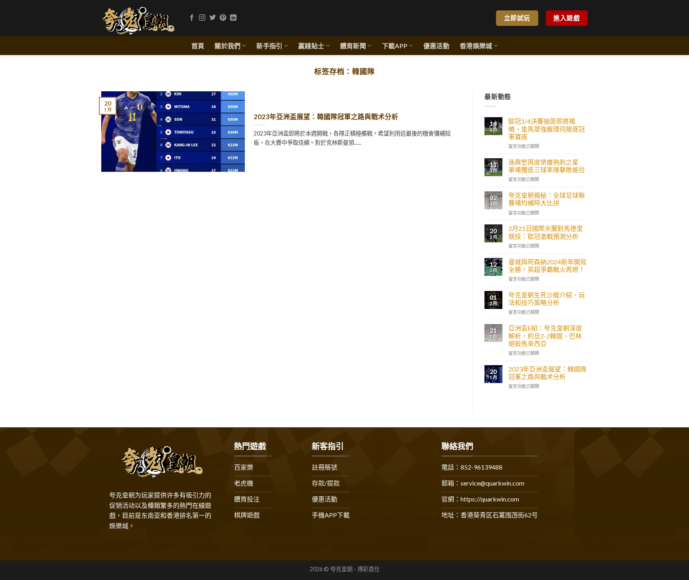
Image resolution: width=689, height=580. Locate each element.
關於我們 (227, 45)
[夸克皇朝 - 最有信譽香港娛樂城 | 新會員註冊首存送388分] (138, 18)
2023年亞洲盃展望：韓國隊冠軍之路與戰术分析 (326, 117)
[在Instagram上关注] (202, 18)
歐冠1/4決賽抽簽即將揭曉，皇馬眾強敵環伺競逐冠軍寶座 (546, 128)
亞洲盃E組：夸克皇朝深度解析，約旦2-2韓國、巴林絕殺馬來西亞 (545, 335)
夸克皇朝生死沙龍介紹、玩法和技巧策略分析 (546, 298)
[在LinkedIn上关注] (233, 18)
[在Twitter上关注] (212, 18)
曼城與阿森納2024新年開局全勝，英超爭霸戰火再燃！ (547, 265)
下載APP (395, 45)
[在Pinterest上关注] (223, 18)
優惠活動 (436, 45)
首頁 (198, 45)
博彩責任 (368, 569)
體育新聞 (353, 45)
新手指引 (269, 45)
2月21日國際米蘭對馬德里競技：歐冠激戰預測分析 (545, 232)
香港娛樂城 (476, 45)
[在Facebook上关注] (192, 18)
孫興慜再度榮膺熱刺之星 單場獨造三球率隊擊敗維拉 (546, 165)
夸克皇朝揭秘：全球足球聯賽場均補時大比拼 (546, 198)
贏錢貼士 (311, 45)
